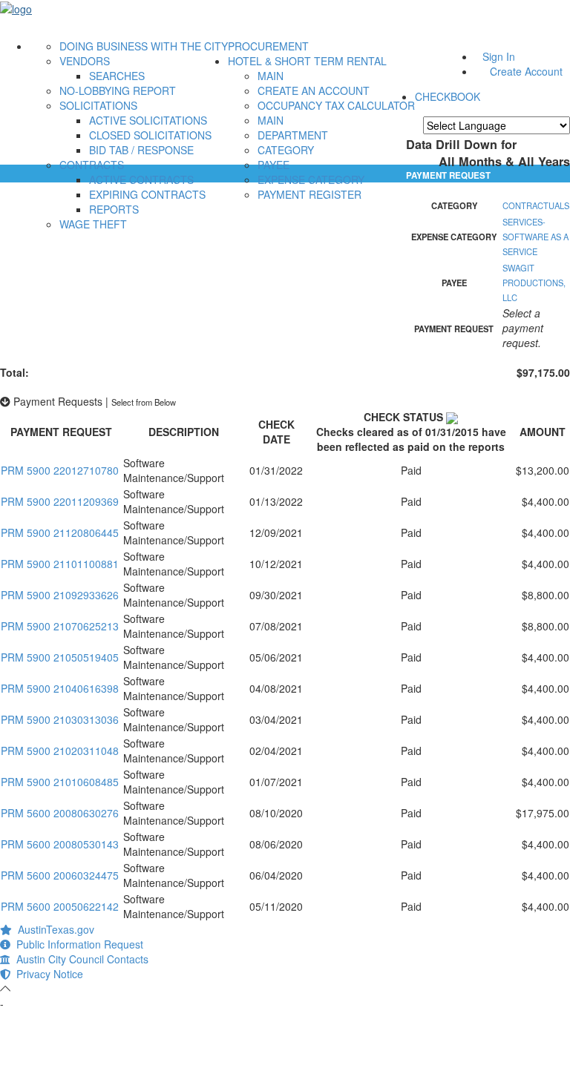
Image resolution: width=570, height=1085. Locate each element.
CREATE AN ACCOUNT (314, 90)
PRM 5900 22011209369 (60, 501)
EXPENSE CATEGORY (311, 179)
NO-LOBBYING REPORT (117, 90)
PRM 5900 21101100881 (60, 563)
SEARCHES (117, 75)
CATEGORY (286, 149)
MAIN (271, 75)
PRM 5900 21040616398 (60, 688)
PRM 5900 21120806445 (60, 532)
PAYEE (273, 164)
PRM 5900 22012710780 (60, 470)
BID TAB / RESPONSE (141, 149)
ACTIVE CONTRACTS (141, 179)
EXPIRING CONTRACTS (147, 194)
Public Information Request (76, 944)
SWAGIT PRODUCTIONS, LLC (534, 282)
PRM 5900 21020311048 (60, 750)
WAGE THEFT (93, 224)
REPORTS (114, 209)
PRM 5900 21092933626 (60, 594)
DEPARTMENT (293, 135)
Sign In (498, 56)
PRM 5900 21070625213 (60, 626)
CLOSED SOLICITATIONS (150, 135)
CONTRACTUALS (535, 205)
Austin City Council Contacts (79, 959)
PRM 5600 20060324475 (60, 875)
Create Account (526, 71)
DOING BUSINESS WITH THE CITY (143, 46)
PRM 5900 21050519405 (60, 657)
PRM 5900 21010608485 (60, 781)
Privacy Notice (46, 973)
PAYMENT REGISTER (309, 194)
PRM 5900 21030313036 (60, 719)
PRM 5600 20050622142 (60, 906)
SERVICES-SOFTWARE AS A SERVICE (535, 236)
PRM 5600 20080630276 (60, 812)
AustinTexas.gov (53, 929)
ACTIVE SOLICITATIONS (148, 120)
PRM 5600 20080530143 (60, 844)
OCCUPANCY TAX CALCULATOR (336, 105)
